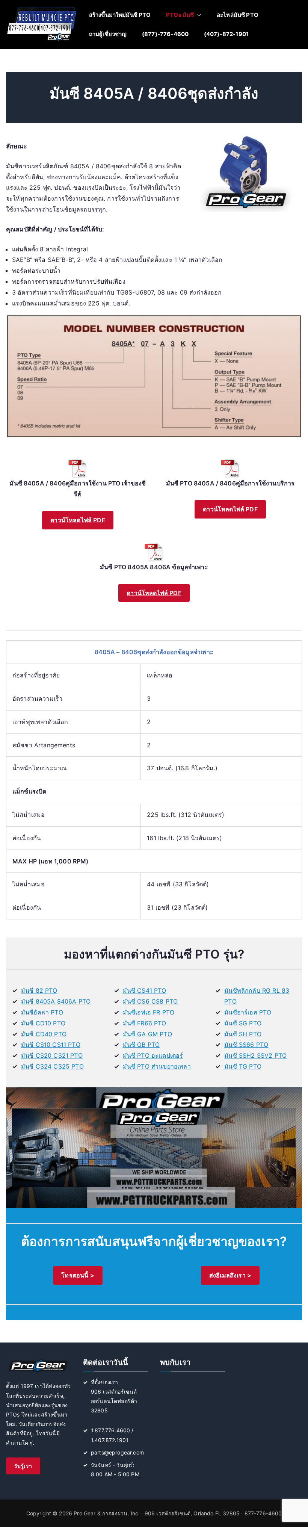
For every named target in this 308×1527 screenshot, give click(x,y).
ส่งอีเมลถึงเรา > (230, 1275)
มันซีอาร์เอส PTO (247, 1012)
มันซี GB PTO (141, 1044)
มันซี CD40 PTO (43, 1034)
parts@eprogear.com (117, 1452)
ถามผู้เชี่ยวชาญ (108, 34)
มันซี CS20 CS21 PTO (52, 1055)
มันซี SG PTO (242, 1023)
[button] (197, 15)
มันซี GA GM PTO (147, 1034)
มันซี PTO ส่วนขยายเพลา (157, 1066)
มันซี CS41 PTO (144, 990)
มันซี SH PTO (242, 1034)
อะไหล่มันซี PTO (237, 14)
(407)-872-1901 (226, 34)
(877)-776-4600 (165, 34)
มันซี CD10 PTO (43, 1023)
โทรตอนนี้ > (77, 1275)
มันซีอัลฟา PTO (42, 1012)
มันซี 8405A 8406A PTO (56, 1001)
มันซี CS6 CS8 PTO (150, 1001)
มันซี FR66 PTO (144, 1023)
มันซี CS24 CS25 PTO (52, 1066)
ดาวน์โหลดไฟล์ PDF (77, 520)
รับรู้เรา (23, 1466)
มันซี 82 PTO (39, 990)
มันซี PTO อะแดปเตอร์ (153, 1055)
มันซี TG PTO (242, 1066)
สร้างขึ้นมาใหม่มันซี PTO (120, 14)
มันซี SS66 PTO (246, 1044)
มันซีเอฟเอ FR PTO (148, 1012)
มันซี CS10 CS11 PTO (50, 1044)
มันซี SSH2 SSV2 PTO (255, 1055)
